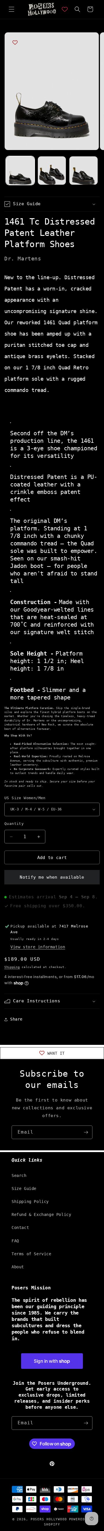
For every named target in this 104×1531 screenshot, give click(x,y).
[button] (11, 9)
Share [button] (16, 1019)
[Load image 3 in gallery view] (83, 170)
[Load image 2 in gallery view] (52, 170)
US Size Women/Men (25, 798)
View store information (37, 947)
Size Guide (24, 1188)
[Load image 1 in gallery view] (20, 170)
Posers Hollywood (49, 1519)
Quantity (14, 823)
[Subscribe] (85, 1132)
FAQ (15, 1241)
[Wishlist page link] (65, 9)
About (18, 1267)
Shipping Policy (30, 1201)
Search (19, 1175)
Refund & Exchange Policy (41, 1214)
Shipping (12, 967)
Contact (20, 1227)
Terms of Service (31, 1254)
